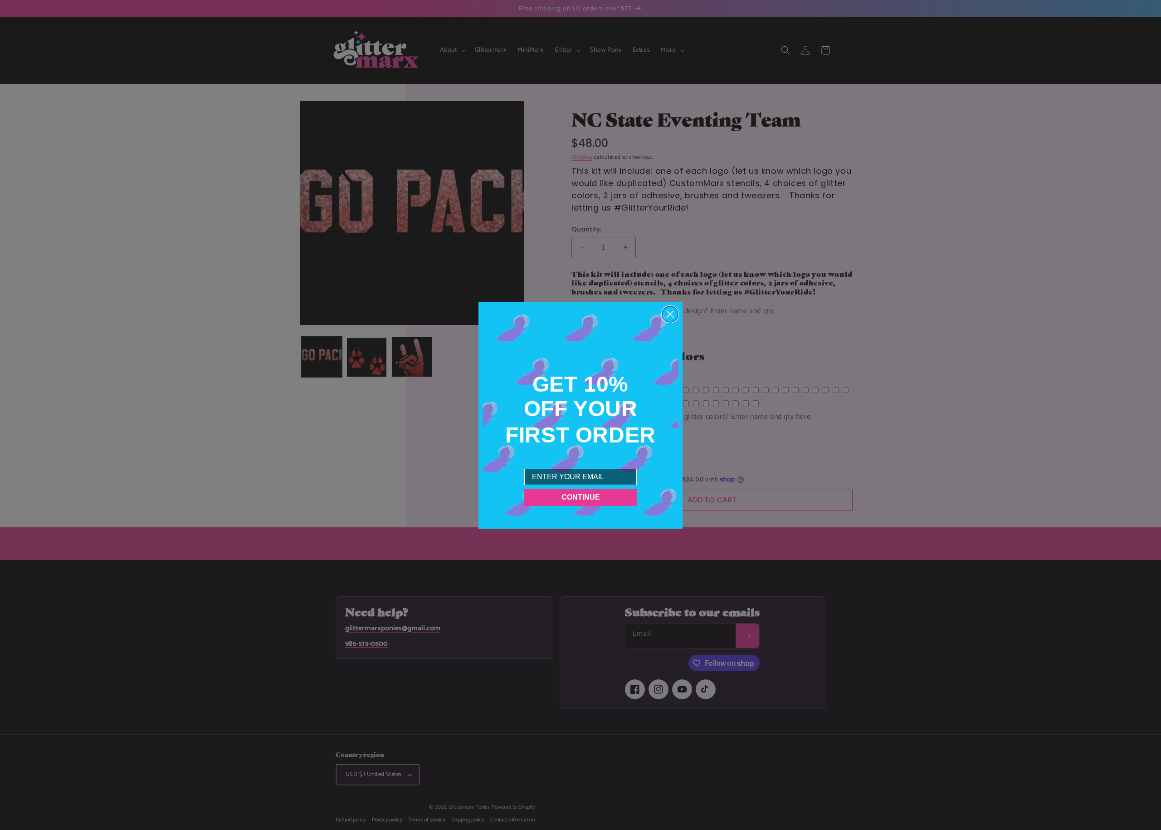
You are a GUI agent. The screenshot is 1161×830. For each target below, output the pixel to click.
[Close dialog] (670, 314)
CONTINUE (580, 497)
